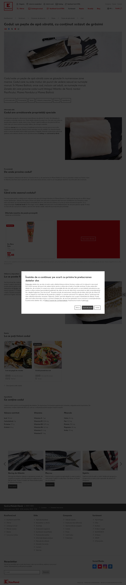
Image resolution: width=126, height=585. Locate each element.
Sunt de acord (87, 307)
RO (111, 8)
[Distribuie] (5, 28)
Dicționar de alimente (38, 18)
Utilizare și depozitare (44, 100)
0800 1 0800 (30, 506)
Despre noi (80, 582)
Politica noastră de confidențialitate (56, 300)
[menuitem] (20, 9)
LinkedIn (110, 566)
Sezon (32, 100)
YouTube (100, 566)
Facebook (95, 566)
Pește (53, 18)
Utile (36, 515)
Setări (97, 307)
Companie (67, 515)
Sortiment (22, 18)
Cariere (114, 4)
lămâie (16, 288)
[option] (30, 239)
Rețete (56, 100)
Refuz (78, 307)
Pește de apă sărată (68, 18)
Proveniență (22, 100)
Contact (119, 4)
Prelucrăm (28, 284)
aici (87, 300)
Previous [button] (5, 464)
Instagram (105, 566)
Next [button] (121, 464)
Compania (108, 4)
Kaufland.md (8, 18)
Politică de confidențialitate (91, 582)
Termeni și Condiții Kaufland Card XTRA (111, 582)
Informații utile (10, 100)
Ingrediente (66, 100)
